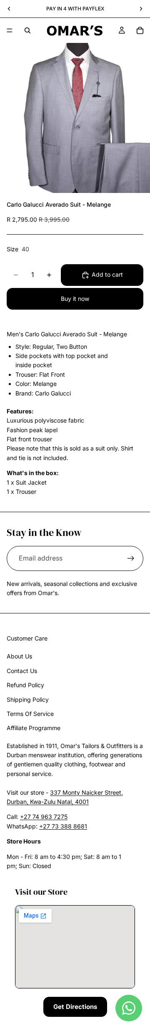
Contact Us (22, 670)
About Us (19, 656)
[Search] (27, 30)
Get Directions (75, 1007)
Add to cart (107, 274)
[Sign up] (131, 558)
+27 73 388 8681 (63, 826)
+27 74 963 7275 (44, 817)
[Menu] (9, 30)
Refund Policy (25, 685)
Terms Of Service (30, 713)
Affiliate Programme (33, 728)
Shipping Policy (28, 699)
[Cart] (140, 30)
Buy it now (75, 298)
